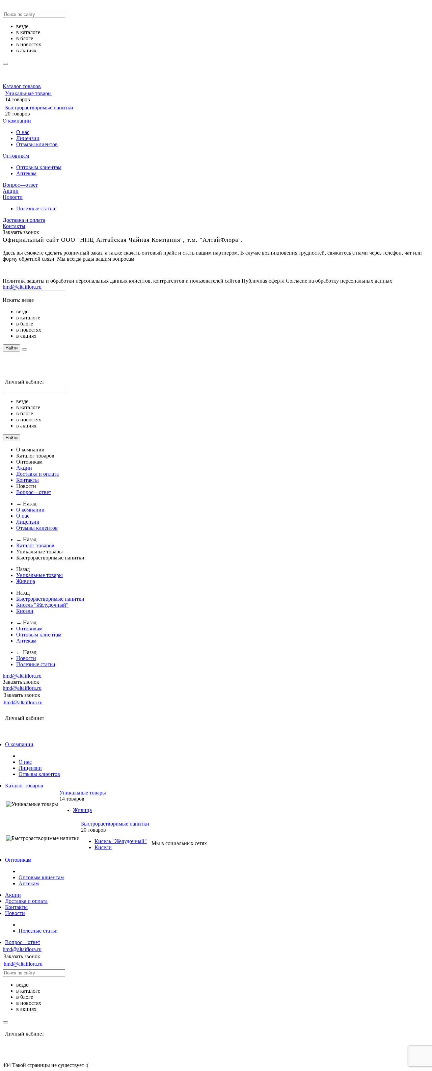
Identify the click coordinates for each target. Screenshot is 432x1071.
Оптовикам (16, 156)
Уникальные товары (28, 93)
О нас (22, 132)
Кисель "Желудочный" (42, 605)
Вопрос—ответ (20, 185)
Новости (13, 197)
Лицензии (27, 138)
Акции (11, 191)
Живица (25, 581)
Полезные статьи (35, 208)
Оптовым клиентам (38, 167)
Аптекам (26, 173)
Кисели (24, 611)
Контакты (14, 226)
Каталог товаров (22, 86)
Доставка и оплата (24, 220)
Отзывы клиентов (37, 144)
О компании (17, 121)
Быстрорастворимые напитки (39, 107)
